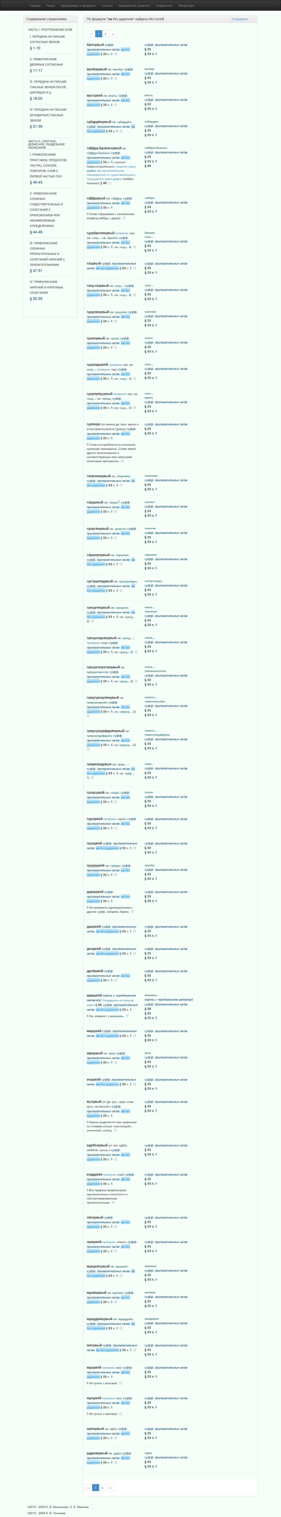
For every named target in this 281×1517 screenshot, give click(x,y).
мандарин (152, 1318)
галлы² (150, 502)
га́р (116, 198)
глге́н (120, 528)
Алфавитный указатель (134, 5)
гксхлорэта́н (97, 672)
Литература (186, 5)
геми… (149, 764)
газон (148, 338)
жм (112, 1053)
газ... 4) (126, 247)
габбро (150, 198)
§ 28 (148, 1008)
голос (149, 792)
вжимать (151, 995)
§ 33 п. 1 (151, 53)
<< (91, 34)
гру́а (115, 865)
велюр (149, 69)
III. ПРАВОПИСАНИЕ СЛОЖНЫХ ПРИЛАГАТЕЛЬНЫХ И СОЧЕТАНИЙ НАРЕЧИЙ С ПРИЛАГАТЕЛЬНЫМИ (47, 254)
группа (149, 865)
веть (112, 95)
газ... (96, 238)
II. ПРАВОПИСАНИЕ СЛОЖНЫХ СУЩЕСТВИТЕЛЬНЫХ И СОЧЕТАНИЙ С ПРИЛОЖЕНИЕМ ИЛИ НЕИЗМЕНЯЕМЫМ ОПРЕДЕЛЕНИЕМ (46, 209)
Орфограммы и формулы (78, 5)
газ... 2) (126, 408)
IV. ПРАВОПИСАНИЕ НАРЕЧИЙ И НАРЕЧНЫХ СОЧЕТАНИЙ (46, 287)
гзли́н (121, 312)
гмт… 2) (128, 711)
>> (113, 34)
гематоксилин (155, 701)
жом (148, 1053)
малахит (151, 1266)
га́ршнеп (122, 555)
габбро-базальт (156, 148)
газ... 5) (126, 295)
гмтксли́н (97, 702)
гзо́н (115, 338)
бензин (150, 232)
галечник (151, 475)
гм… (122, 764)
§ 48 (148, 165)
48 (105, 183)
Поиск (51, 5)
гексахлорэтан (155, 671)
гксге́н (122, 607)
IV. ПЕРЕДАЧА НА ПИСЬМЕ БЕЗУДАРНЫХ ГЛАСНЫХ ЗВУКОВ (48, 114)
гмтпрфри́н (99, 735)
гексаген (151, 611)
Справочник (164, 5)
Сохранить (240, 18)
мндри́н (125, 1319)
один (148, 1453)
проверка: (122, 233)
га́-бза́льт (98, 153)
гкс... (127, 638)
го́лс (114, 792)
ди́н (117, 1453)
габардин (151, 121)
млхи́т (122, 1266)
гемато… (151, 697)
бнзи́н (112, 238)
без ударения (107, 268)
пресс (149, 397)
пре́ (106, 398)
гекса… (150, 607)
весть (149, 95)
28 (100, 1004)
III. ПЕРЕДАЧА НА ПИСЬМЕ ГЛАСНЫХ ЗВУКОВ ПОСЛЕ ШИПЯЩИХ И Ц (48, 86)
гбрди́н (124, 122)
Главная (35, 5)
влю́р (117, 69)
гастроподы (153, 581)
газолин (150, 311)
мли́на (117, 1292)
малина (150, 1292)
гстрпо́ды (127, 581)
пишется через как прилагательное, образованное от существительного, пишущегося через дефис (111, 172)
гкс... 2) (126, 652)
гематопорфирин (157, 734)
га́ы (114, 502)
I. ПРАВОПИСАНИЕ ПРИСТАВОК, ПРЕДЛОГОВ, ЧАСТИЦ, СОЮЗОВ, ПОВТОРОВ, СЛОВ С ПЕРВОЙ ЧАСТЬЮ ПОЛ (48, 165)
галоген (150, 528)
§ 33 (148, 49)
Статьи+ (107, 5)
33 (105, 54)
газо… (149, 237)
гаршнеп (151, 554)
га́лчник (123, 476)
